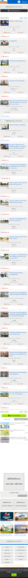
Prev (7, 18)
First (3, 18)
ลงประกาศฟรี (20, 547)
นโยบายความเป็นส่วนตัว (16, 572)
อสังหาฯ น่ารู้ (7, 419)
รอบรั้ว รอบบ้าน (7, 556)
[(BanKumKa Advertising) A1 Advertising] (14, 7)
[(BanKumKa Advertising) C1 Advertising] (14, 122)
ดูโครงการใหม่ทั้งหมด (22, 495)
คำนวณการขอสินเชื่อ (15, 415)
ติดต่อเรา (7, 559)
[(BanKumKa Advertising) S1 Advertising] (14, 490)
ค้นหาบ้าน (7, 550)
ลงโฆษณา (21, 559)
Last (25, 18)
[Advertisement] (14, 14)
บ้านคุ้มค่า (3, 2)
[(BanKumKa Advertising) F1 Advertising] (14, 541)
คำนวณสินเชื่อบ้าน (20, 556)
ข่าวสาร (20, 553)
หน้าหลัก (7, 547)
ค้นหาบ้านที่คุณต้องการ (14, 11)
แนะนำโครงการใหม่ (14, 492)
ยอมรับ (14, 574)
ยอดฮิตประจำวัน (21, 419)
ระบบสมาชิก (7, 562)
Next (21, 18)
